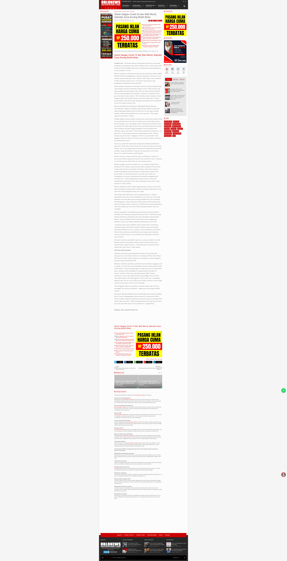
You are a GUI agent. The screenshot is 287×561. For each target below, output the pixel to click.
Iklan (160, 535)
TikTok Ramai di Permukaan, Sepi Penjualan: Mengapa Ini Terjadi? (149, 1)
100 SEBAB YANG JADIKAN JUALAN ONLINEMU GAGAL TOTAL (179, 551)
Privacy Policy (129, 535)
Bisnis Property (176, 124)
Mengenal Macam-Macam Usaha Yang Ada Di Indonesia (149, 384)
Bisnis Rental (168, 126)
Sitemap (167, 535)
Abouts (119, 535)
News (155, 359)
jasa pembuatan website (139, 395)
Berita (147, 359)
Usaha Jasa (175, 131)
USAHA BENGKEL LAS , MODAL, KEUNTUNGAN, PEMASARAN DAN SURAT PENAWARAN (177, 110)
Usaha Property (177, 133)
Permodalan (150, 6)
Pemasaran (137, 6)
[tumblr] (116, 8)
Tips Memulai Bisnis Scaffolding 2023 (175, 103)
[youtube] (113, 8)
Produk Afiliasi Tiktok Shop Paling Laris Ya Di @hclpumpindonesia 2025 (152, 34)
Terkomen (182, 79)
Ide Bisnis (167, 128)
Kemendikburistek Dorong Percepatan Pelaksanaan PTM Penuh (125, 383)
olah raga (160, 359)
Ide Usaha (173, 128)
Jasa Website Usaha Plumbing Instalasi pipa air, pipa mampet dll (134, 545)
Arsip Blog (175, 79)
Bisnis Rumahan (176, 126)
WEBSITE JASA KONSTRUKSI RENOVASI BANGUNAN (134, 551)
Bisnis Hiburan (168, 121)
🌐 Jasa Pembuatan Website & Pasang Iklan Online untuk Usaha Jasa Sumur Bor (152, 32)
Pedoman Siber (152, 535)
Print (155, 20)
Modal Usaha (168, 131)
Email (160, 20)
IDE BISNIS (125, 6)
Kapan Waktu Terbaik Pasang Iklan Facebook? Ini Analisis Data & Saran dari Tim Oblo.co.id (178, 97)
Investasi (162, 6)
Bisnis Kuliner (168, 124)
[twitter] (108, 8)
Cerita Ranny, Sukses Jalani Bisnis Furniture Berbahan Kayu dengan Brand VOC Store (157, 551)
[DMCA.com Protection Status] (110, 552)
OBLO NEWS (109, 557)
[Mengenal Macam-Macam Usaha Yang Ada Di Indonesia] (150, 381)
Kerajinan (180, 128)
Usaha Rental (168, 135)
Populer (168, 79)
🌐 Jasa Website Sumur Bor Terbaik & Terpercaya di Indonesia (152, 28)
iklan (174, 135)
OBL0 (180, 557)
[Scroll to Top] (184, 557)
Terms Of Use (140, 535)
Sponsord (173, 6)
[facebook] (105, 8)
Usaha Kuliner (168, 133)
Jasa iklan (116, 468)
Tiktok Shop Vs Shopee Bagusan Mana (152, 40)
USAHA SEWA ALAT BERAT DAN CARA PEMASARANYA (177, 83)
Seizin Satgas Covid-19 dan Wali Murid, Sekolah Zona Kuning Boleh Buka (138, 56)
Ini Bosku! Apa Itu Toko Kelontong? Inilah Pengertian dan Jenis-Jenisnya (177, 90)
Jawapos (152, 359)
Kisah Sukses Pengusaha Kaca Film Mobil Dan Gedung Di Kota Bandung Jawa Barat (157, 545)
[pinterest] (111, 8)
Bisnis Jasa (176, 121)
